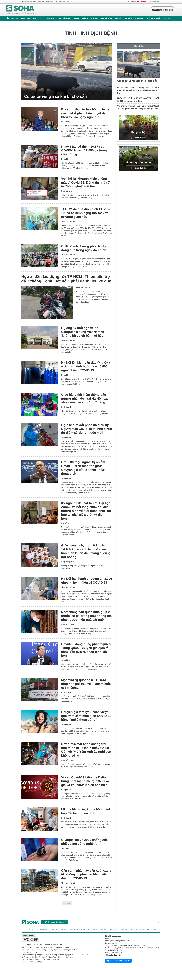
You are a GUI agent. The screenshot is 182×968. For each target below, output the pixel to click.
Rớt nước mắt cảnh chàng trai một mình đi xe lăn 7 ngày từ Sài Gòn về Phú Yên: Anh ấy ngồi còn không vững (86, 749)
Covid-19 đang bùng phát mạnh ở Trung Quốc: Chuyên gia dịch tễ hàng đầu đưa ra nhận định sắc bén (86, 649)
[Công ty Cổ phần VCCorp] (56, 938)
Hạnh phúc (25, 18)
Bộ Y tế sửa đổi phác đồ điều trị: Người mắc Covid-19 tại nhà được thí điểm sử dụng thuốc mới (86, 428)
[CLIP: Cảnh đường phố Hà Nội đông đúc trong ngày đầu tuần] (39, 256)
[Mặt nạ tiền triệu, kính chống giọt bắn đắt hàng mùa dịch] (39, 819)
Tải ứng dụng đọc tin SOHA (55, 922)
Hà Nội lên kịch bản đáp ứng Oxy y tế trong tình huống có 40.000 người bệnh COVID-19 (85, 366)
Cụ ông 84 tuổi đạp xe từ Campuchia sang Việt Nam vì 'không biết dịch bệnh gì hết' (82, 331)
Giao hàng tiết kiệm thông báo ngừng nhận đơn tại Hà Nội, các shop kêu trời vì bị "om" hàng (84, 398)
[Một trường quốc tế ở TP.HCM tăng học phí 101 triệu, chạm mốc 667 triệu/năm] (39, 689)
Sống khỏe (139, 18)
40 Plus (76, 18)
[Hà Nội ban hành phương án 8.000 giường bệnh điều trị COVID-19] (39, 588)
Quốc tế (85, 18)
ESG (34, 18)
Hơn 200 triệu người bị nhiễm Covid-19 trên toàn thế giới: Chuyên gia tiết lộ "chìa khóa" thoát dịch (83, 467)
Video (142, 929)
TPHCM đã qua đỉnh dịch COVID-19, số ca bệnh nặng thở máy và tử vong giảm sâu (85, 213)
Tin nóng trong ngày (138, 162)
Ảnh (148, 929)
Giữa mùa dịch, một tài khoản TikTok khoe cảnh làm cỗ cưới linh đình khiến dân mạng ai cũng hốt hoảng (86, 551)
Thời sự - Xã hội (68, 221)
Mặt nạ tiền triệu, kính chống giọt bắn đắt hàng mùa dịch (85, 811)
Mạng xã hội (138, 132)
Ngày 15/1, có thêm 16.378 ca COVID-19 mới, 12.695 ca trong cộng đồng (84, 150)
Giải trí (118, 18)
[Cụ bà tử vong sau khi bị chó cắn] (66, 71)
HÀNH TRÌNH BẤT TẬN (48, 2)
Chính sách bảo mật (112, 955)
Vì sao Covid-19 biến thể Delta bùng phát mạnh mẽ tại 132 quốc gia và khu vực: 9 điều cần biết (85, 781)
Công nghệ (155, 18)
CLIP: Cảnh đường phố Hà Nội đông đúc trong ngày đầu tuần (83, 248)
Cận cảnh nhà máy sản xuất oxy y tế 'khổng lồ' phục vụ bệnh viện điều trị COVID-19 (86, 874)
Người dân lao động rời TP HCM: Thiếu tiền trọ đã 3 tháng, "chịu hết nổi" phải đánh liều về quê (66, 278)
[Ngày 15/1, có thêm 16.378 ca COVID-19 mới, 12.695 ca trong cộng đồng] (39, 156)
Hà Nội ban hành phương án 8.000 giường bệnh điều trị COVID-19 (86, 580)
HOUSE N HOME (29, 2)
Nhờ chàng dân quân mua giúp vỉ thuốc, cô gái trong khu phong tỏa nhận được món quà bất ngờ (86, 615)
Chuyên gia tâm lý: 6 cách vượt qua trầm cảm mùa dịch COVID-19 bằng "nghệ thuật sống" (86, 715)
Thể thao (94, 18)
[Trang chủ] (20, 10)
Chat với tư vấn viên (119, 961)
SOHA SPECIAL (67, 2)
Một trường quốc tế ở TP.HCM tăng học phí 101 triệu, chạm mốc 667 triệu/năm (86, 683)
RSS (154, 929)
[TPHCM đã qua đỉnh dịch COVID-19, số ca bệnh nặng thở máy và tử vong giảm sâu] (39, 218)
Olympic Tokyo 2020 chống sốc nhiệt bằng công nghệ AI (84, 841)
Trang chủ (29, 929)
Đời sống (166, 18)
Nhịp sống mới (106, 18)
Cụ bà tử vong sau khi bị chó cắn (55, 96)
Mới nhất (14, 18)
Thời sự (42, 18)
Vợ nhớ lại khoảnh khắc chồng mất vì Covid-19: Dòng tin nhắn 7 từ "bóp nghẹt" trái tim (85, 182)
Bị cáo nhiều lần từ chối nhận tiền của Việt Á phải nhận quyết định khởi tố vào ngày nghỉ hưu (86, 113)
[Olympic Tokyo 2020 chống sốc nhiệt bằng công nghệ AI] (39, 849)
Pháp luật (128, 18)
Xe (147, 18)
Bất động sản (64, 18)
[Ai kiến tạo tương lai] (162, 9)
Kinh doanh (52, 18)
